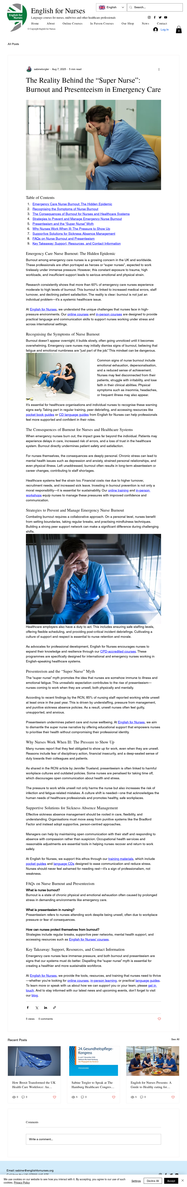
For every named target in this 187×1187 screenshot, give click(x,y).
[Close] (182, 1180)
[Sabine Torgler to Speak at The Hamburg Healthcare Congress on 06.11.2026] (93, 1061)
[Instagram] (149, 17)
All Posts (13, 44)
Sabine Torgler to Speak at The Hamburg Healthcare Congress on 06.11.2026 (92, 1084)
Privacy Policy (22, 1182)
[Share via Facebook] (27, 1007)
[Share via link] (54, 1007)
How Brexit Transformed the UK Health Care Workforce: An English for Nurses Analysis (34, 1084)
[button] (52, 23)
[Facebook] (155, 17)
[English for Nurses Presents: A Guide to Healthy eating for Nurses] (152, 1061)
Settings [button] (136, 1181)
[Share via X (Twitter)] (36, 1007)
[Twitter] (160, 17)
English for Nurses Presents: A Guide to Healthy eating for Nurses (151, 1084)
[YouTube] (165, 17)
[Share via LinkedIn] (45, 1007)
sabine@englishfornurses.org (34, 1170)
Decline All (153, 1181)
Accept (171, 1181)
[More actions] (159, 69)
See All (175, 1039)
